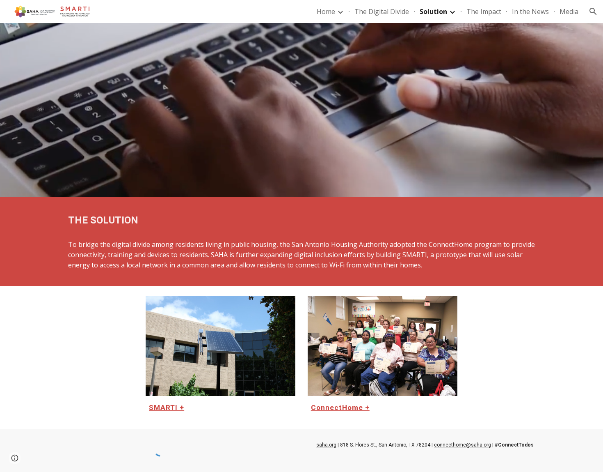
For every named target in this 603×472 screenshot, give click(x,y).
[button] (593, 11)
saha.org (326, 445)
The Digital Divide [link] (381, 11)
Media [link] (569, 11)
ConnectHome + (340, 407)
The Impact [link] (483, 11)
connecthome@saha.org (462, 445)
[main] (301, 220)
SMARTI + (166, 407)
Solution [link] (433, 11)
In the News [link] (530, 11)
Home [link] (326, 11)
